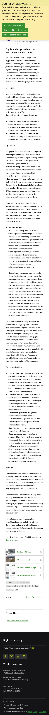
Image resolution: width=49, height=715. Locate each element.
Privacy (7, 705)
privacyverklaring (27, 19)
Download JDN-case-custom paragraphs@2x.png (40, 575)
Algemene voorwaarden (13, 708)
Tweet (34, 597)
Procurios (42, 712)
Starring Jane (32, 712)
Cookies (24, 705)
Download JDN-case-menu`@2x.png (40, 559)
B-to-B (27, 586)
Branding (9, 590)
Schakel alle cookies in (13, 25)
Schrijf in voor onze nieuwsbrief (17, 648)
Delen (28, 597)
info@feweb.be (19, 673)
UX (16, 590)
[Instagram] (24, 656)
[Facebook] (5, 656)
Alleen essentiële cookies (15, 34)
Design (35, 586)
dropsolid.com (11, 540)
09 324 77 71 (9, 673)
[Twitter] (11, 656)
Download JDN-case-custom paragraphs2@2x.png (40, 567)
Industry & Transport (14, 586)
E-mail (40, 597)
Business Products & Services (17, 582)
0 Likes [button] (8, 597)
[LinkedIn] (18, 656)
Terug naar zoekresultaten (17, 621)
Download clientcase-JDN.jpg (40, 551)
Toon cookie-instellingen (15, 30)
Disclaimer (15, 705)
